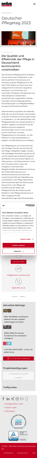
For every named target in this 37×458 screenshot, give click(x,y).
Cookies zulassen (18, 245)
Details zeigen (25, 239)
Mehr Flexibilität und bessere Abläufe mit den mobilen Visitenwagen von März (16, 319)
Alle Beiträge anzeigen (20, 358)
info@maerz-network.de (18, 275)
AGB (33, 453)
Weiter (22, 296)
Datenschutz (22, 453)
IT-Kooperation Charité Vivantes (18, 375)
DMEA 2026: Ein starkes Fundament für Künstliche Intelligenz (15, 335)
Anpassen (17, 251)
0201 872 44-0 (18, 288)
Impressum (8, 453)
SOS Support (10, 411)
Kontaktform (18, 261)
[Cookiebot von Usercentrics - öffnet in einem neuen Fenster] (26, 205)
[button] (34, 4)
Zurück (15, 296)
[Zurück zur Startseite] (7, 4)
